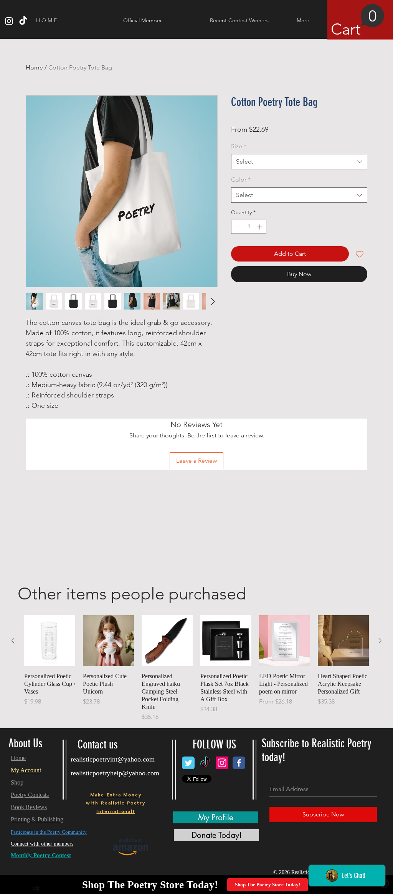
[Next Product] (380, 640)
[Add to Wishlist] (359, 254)
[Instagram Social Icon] (222, 763)
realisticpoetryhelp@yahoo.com (115, 773)
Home (34, 67)
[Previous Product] (13, 640)
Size (238, 146)
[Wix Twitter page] (188, 763)
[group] (196, 668)
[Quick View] (49, 640)
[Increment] (260, 226)
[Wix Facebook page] (239, 763)
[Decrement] (237, 226)
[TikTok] (23, 21)
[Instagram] (9, 21)
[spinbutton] (249, 226)
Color (241, 179)
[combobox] (299, 161)
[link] (358, 21)
